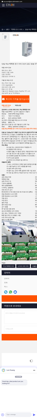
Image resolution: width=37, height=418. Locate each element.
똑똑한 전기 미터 (16, 29)
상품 (7, 29)
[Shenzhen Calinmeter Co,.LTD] (10, 5)
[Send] (34, 415)
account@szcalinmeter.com (13, 1)
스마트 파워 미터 (23, 266)
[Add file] (2, 415)
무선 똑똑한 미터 (8, 266)
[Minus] (34, 370)
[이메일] (15, 292)
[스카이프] (5, 292)
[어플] (10, 292)
